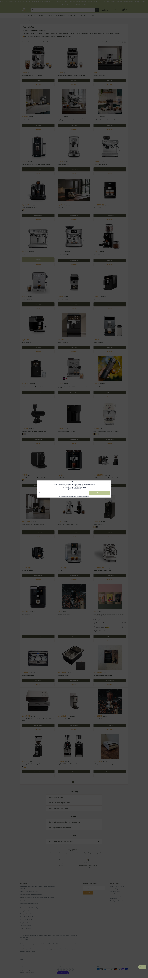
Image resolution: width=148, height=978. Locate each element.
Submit (99, 493)
